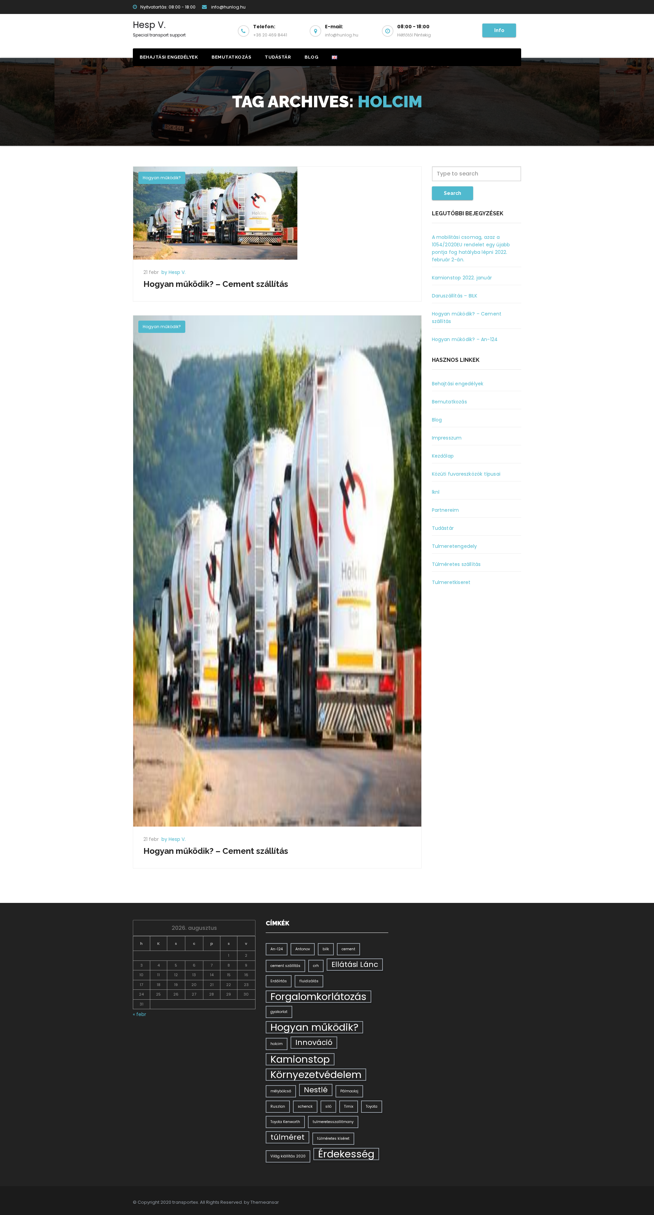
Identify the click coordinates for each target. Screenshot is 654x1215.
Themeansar (264, 1202)
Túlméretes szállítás (456, 564)
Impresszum (447, 437)
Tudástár (278, 57)
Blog (311, 57)
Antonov (302, 949)
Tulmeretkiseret (451, 582)
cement (348, 949)
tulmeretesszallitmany (333, 1121)
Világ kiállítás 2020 (288, 1156)
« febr (139, 1014)
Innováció (313, 1042)
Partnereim (445, 510)
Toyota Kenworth (285, 1121)
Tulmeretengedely (454, 546)
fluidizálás (308, 981)
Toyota (371, 1106)
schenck (305, 1106)
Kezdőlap (443, 455)
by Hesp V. (173, 272)
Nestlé (316, 1090)
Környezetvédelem (315, 1074)
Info (499, 30)
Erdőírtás (278, 981)
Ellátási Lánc (354, 964)
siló (328, 1106)
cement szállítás (285, 965)
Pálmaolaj (349, 1091)
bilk (326, 949)
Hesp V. (159, 28)
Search (452, 193)
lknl (436, 492)
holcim (276, 1043)
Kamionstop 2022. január (462, 277)
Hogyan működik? (162, 178)
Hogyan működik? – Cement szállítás (215, 284)
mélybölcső (280, 1091)
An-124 (276, 949)
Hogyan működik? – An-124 (465, 339)
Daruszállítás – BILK (455, 295)
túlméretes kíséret (333, 1138)
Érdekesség (346, 1154)
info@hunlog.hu (228, 7)
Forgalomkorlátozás (318, 996)
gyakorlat (278, 1011)
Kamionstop (300, 1059)
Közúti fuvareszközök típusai (466, 474)
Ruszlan (277, 1106)
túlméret (287, 1137)
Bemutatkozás (231, 57)
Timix (348, 1106)
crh (316, 965)
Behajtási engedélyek (169, 57)
